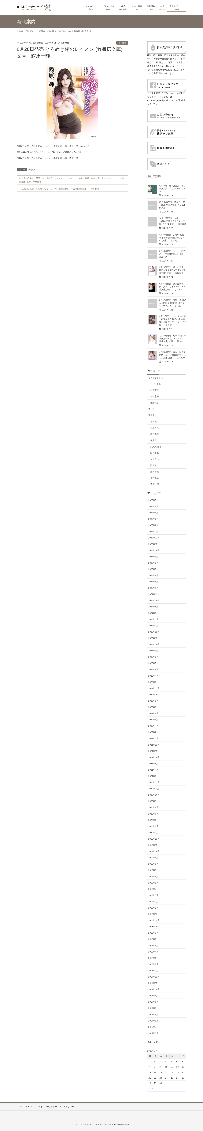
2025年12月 (154, 538)
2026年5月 (153, 506)
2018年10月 (154, 926)
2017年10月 (154, 989)
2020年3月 (153, 820)
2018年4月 (153, 952)
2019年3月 (153, 895)
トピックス (155, 384)
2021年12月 (154, 745)
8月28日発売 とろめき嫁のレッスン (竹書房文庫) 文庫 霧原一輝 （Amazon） (53, 146)
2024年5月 (153, 613)
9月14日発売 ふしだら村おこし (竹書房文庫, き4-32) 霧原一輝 (173, 254)
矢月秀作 (154, 459)
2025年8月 (153, 563)
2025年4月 (153, 581)
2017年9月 (153, 995)
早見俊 (153, 421)
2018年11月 (153, 920)
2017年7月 (153, 1008)
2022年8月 (153, 701)
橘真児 (153, 440)
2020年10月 (154, 795)
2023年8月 (153, 657)
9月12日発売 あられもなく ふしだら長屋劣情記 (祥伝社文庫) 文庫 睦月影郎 (60, 189)
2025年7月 (153, 569)
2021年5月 (153, 763)
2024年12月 (154, 594)
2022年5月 (153, 719)
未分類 (151, 409)
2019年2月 (153, 901)
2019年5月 (153, 883)
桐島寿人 (154, 428)
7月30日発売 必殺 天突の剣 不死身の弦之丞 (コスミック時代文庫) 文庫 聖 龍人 (172, 338)
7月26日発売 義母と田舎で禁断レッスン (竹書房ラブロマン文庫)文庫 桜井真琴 (172, 355)
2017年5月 (153, 1021)
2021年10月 (154, 757)
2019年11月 (153, 845)
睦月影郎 (154, 453)
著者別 (151, 415)
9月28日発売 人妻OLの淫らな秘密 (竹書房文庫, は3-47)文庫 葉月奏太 (171, 237)
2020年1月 (153, 832)
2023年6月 (153, 669)
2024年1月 (153, 625)
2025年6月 (153, 575)
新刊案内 (122, 43)
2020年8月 (153, 807)
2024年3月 (153, 619)
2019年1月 (153, 908)
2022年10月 (154, 694)
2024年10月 (154, 600)
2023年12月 (154, 632)
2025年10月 (154, 550)
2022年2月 (153, 732)
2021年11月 (153, 751)
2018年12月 (154, 914)
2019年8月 (153, 864)
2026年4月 (153, 512)
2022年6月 (153, 713)
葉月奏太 (154, 472)
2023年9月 (153, 650)
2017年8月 (153, 1002)
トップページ (25, 1106)
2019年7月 (153, 870)
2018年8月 (153, 939)
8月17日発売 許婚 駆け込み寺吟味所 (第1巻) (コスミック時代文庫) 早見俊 (172, 303)
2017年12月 (154, 977)
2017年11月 (153, 983)
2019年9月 (153, 857)
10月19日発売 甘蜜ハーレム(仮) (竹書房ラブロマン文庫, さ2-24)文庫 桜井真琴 (172, 221)
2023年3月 (153, 682)
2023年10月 (154, 644)
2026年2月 (153, 525)
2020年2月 (153, 826)
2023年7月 (153, 663)
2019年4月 (153, 889)
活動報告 (154, 403)
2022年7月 (153, 707)
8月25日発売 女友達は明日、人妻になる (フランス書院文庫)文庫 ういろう (172, 286)
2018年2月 (153, 964)
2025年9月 (153, 556)
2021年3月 (153, 776)
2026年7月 (153, 500)
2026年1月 (153, 531)
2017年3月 (153, 1033)
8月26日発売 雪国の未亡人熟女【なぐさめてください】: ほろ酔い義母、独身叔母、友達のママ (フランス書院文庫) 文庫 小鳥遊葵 (71, 180)
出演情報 (154, 390)
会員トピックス (155, 378)
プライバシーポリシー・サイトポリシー (55, 1106)
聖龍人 (153, 465)
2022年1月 (153, 738)
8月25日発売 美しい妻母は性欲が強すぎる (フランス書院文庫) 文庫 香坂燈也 (172, 270)
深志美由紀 (155, 446)
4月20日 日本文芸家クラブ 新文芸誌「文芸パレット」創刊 (173, 188)
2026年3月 (153, 519)
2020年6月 (153, 814)
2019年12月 (154, 839)
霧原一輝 (154, 484)
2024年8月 (153, 607)
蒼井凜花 (154, 478)
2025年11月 (153, 544)
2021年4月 (153, 770)
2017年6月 (153, 1014)
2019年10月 (154, 851)
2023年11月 (153, 638)
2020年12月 (154, 782)
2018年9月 (153, 933)
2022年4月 (153, 726)
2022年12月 (154, 688)
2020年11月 (153, 788)
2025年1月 (153, 588)
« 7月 (151, 1089)
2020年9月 (153, 801)
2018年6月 (153, 945)
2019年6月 (153, 876)
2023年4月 (153, 676)
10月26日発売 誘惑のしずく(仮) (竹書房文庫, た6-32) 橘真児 (174, 205)
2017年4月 (153, 1027)
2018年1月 (153, 970)
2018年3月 (153, 958)
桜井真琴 (154, 434)
